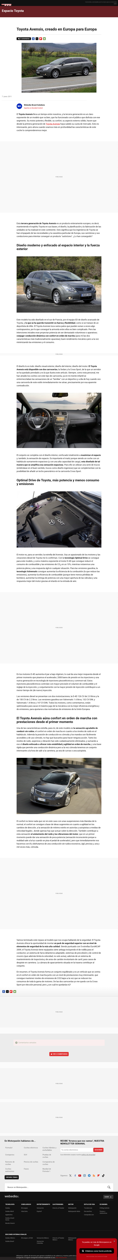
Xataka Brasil (9, 1241)
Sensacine (40, 1208)
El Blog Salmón (104, 1208)
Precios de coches (31, 1162)
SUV (25, 1155)
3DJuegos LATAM (27, 1238)
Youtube (80, 1175)
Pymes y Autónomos (103, 1212)
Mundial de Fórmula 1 (47, 1170)
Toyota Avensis (53, 124)
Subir (107, 1197)
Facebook (33, 38)
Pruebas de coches (47, 1156)
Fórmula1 (9, 1148)
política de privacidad (88, 1155)
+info (115, 3)
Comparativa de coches (49, 1163)
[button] (34, 105)
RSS (94, 1175)
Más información (61, 1257)
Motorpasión (72, 1208)
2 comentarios (25, 39)
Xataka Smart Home (9, 1219)
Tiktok (103, 1175)
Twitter (37, 38)
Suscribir (98, 1150)
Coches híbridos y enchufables (49, 1149)
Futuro (26, 1169)
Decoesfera (88, 1211)
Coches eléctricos (31, 1148)
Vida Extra (24, 1211)
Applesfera (8, 1215)
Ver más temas (12, 1177)
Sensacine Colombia (40, 1242)
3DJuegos (24, 1208)
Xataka (7, 1208)
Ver (60, 1054)
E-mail (44, 38)
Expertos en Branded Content (33, 108)
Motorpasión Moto (74, 1211)
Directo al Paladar (58, 1208)
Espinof (39, 1211)
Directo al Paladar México (58, 1239)
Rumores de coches (10, 1163)
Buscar (109, 1187)
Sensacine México (43, 1238)
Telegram (89, 1175)
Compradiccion (89, 1215)
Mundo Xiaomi (10, 1223)
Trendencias (88, 1208)
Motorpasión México (72, 1239)
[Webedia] (12, 1196)
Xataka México (10, 1238)
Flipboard (40, 38)
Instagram (84, 1175)
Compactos (9, 1155)
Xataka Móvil (9, 1211)
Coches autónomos (9, 1170)
